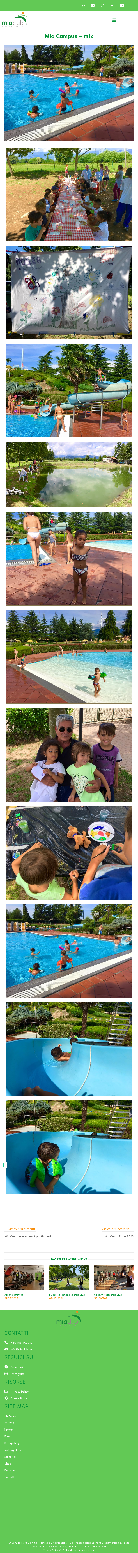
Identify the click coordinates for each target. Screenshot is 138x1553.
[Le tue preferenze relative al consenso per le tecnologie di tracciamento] (3, 1164)
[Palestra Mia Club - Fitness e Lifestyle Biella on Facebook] (112, 5)
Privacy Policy (50, 1550)
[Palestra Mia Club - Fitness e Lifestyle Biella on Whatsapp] (83, 5)
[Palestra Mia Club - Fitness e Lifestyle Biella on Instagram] (102, 5)
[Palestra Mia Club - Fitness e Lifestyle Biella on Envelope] (92, 5)
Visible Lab (88, 1550)
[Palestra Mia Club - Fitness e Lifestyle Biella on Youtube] (121, 5)
